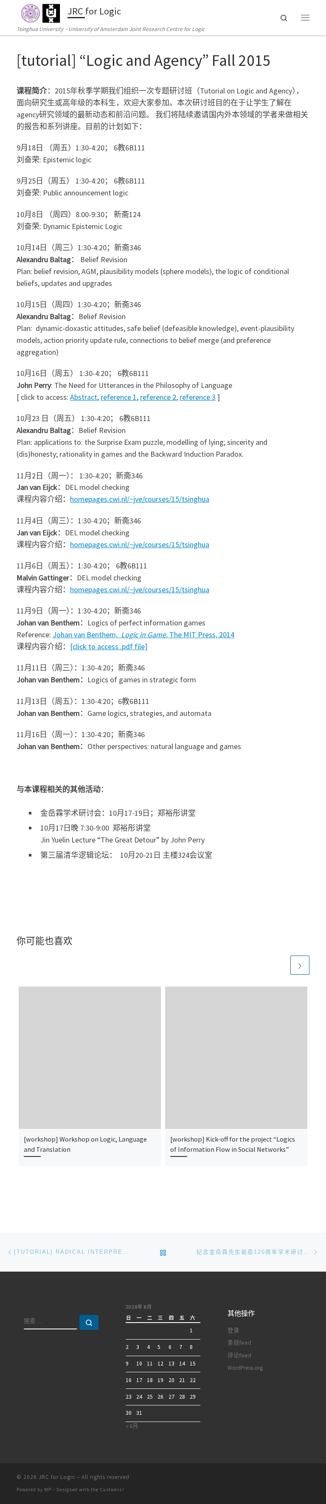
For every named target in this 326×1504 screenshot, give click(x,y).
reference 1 (119, 397)
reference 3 (198, 397)
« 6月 (132, 1426)
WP (47, 1490)
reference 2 (158, 397)
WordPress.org (245, 1367)
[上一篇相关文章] (279, 965)
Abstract (83, 397)
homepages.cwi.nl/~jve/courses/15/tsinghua (139, 499)
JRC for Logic (57, 1477)
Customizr (112, 1490)
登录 (233, 1330)
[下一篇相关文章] (299, 965)
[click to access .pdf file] (108, 646)
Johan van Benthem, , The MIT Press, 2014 (143, 634)
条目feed (239, 1342)
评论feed (239, 1355)
